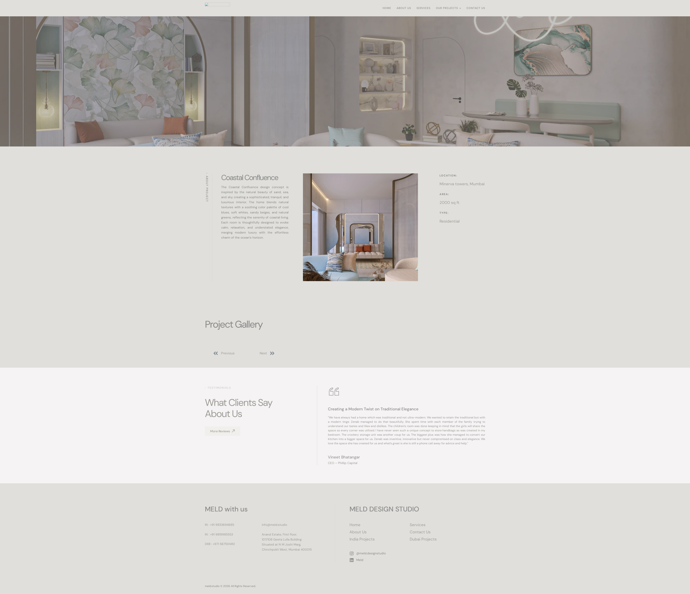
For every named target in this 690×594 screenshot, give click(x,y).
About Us (358, 532)
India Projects (362, 539)
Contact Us (420, 532)
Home (354, 524)
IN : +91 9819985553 (219, 534)
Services (418, 524)
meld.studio (212, 586)
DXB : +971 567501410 (220, 544)
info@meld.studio (274, 525)
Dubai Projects (423, 539)
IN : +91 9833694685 (219, 525)
